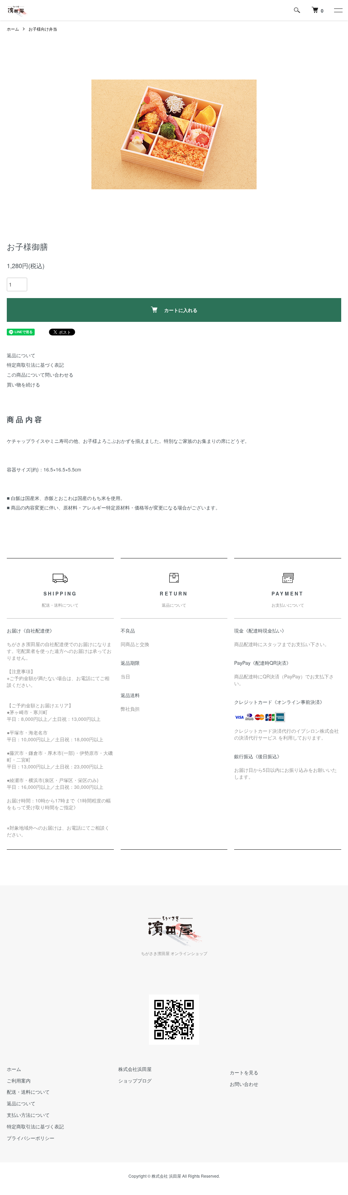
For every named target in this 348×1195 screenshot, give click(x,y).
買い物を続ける (23, 384)
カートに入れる (180, 310)
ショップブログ (135, 1080)
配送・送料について (28, 1091)
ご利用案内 (19, 1080)
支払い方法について (28, 1114)
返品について (21, 355)
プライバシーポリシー (30, 1138)
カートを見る (244, 1072)
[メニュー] (338, 10)
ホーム (13, 29)
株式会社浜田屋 (135, 1069)
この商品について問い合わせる (40, 374)
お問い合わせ (244, 1083)
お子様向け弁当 (43, 29)
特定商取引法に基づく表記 (35, 364)
